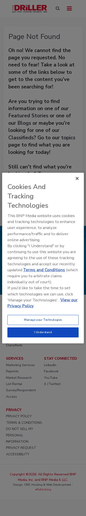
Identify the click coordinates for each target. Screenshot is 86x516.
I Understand (43, 332)
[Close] (77, 178)
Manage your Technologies (43, 320)
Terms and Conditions (44, 270)
